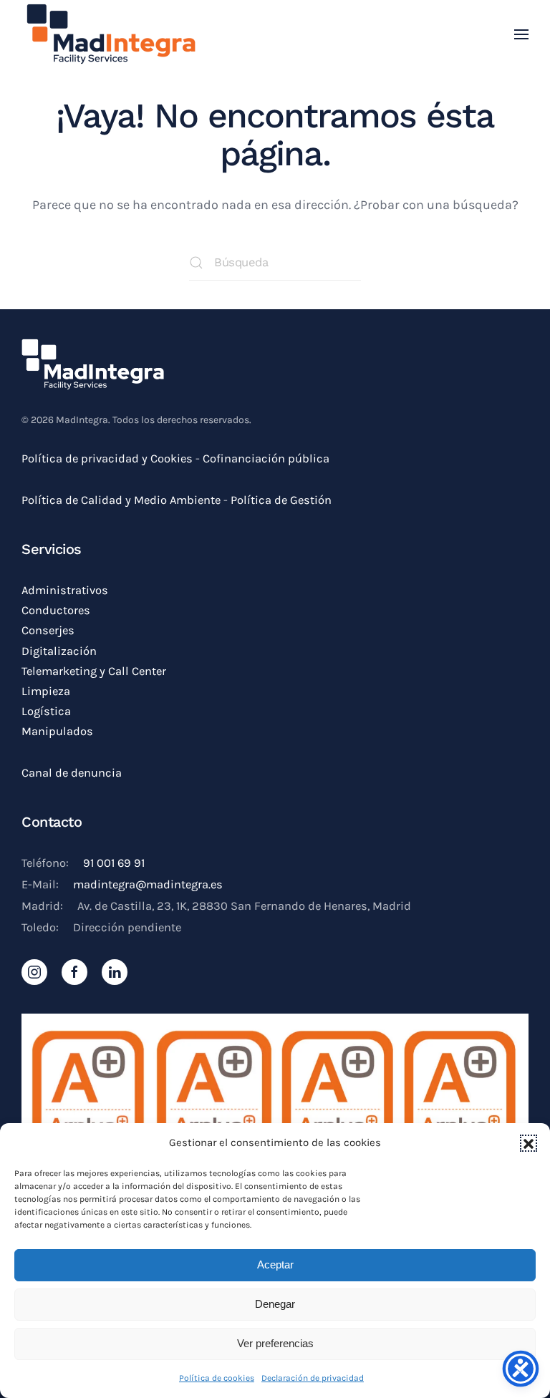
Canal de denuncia (71, 773)
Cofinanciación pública (266, 458)
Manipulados (57, 731)
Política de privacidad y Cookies (107, 458)
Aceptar (275, 1264)
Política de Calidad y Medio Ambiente (121, 500)
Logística (46, 711)
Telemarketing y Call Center (93, 671)
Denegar (275, 1304)
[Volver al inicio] (111, 34)
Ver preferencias (275, 1343)
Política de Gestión (282, 500)
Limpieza (45, 691)
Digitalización (59, 651)
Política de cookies (216, 1378)
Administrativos (64, 590)
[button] (528, 1143)
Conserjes (47, 630)
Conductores (55, 610)
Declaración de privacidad (312, 1378)
